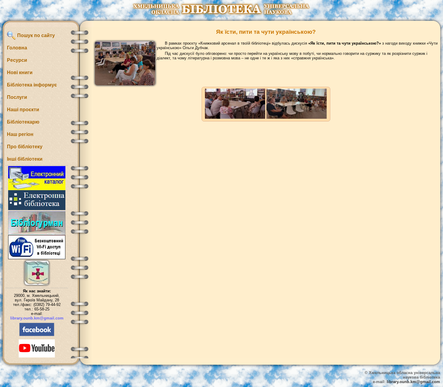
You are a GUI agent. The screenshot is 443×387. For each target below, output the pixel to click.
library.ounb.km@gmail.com (37, 318)
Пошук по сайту (35, 35)
